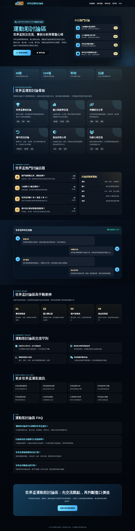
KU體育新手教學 (76, 398)
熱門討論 (42, 52)
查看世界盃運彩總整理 (67, 508)
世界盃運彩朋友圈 (48, 387)
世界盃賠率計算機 (103, 387)
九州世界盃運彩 (48, 398)
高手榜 (114, 3)
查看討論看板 (23, 52)
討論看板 (92, 3)
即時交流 (107, 3)
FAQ (120, 3)
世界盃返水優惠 (103, 398)
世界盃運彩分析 (76, 387)
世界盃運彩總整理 (21, 387)
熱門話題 (100, 3)
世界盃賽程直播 (20, 398)
